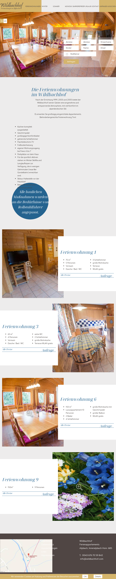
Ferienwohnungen (33, 6)
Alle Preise (65, 275)
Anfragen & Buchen (107, 6)
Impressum (46, 540)
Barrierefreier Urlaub (82, 6)
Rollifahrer (74, 54)
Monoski (68, 6)
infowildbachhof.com (91, 558)
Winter (44, 6)
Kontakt (95, 6)
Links (43, 551)
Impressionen (47, 555)
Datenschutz (47, 544)
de (2, 20)
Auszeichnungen (49, 548)
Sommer (56, 6)
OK (85, 576)
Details (98, 576)
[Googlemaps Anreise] (27, 555)
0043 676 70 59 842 (92, 555)
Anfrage (106, 276)
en (5, 20)
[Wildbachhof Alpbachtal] (12, 5)
